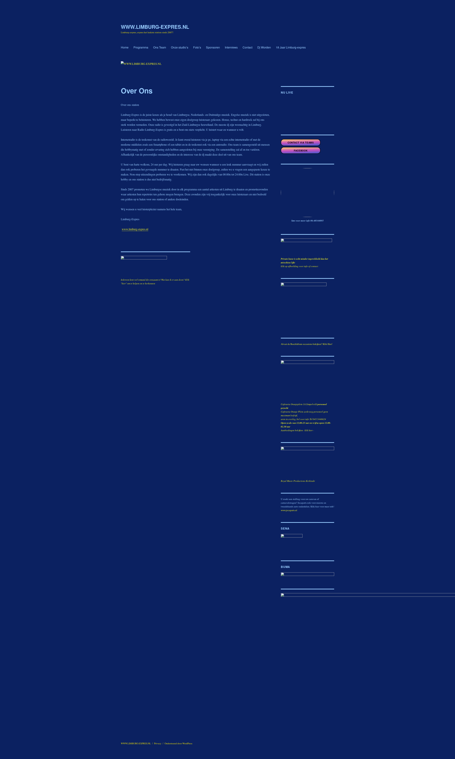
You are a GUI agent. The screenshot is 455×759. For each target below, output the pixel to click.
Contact (247, 47)
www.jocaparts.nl (289, 510)
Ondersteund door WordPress (178, 743)
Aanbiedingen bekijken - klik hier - (297, 430)
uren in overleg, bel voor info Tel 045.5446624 (303, 419)
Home (125, 47)
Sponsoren (213, 47)
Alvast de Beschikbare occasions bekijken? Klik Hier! (306, 344)
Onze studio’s (179, 47)
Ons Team (159, 47)
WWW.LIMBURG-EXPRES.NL (155, 26)
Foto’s (197, 47)
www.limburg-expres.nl (135, 229)
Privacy (157, 743)
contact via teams (301, 142)
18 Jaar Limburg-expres (291, 47)
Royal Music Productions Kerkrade (298, 480)
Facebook (300, 150)
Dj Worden (264, 47)
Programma (140, 47)
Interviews (231, 47)
